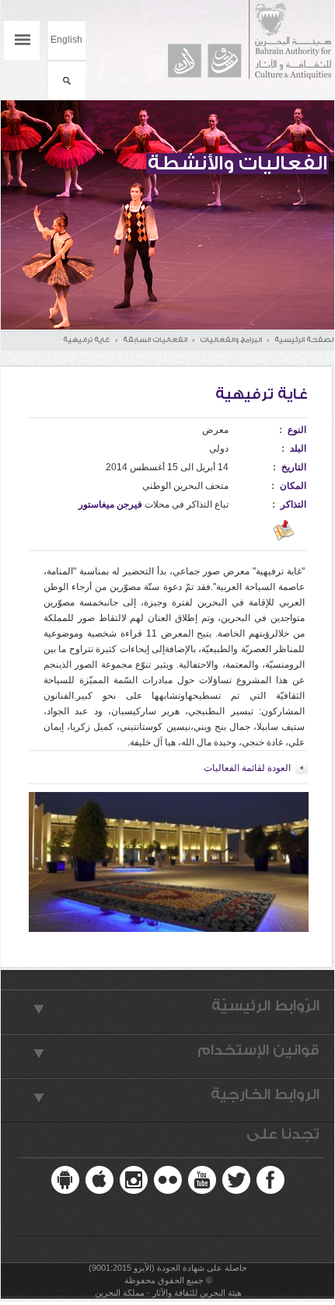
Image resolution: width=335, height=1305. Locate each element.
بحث (66, 80)
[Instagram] (134, 1180)
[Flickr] (168, 1180)
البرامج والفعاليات (231, 340)
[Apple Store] (99, 1180)
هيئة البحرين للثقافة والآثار (242, 40)
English (66, 39)
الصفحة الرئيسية (304, 340)
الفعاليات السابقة (155, 340)
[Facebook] (270, 1180)
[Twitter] (236, 1180)
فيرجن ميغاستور (110, 504)
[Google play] (65, 1180)
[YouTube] (202, 1180)
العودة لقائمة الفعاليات (247, 767)
